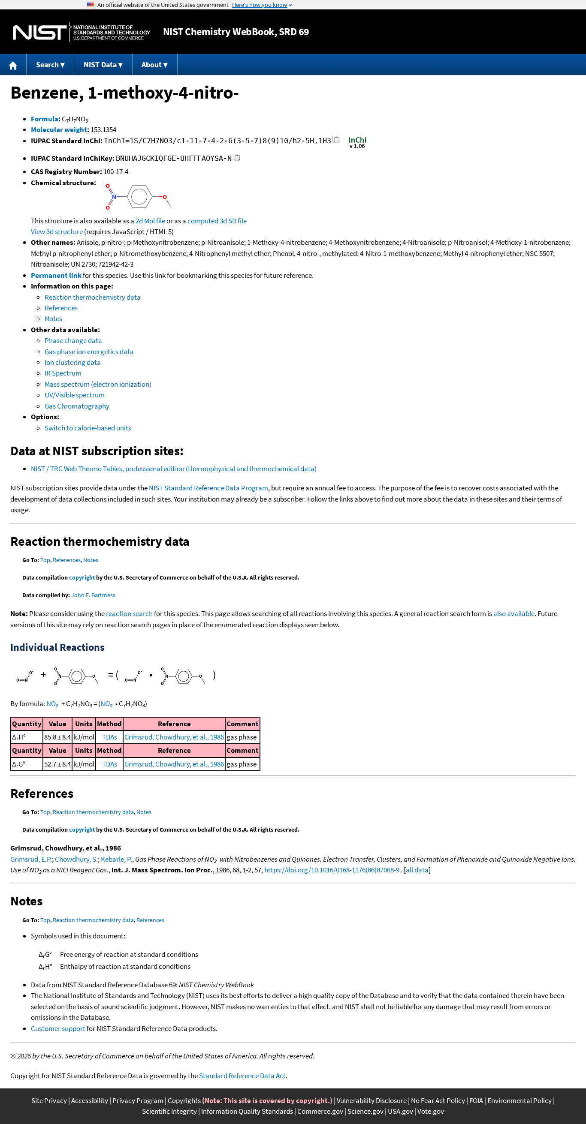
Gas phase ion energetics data (89, 351)
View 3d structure (57, 231)
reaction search (129, 613)
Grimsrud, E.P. (31, 859)
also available (514, 613)
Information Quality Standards (247, 1111)
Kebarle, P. (116, 859)
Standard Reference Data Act (242, 1075)
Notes (53, 318)
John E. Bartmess (93, 595)
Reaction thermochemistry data (93, 297)
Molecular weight (59, 129)
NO (53, 703)
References (61, 308)
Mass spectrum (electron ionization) (98, 384)
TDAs (109, 737)
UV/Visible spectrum (75, 395)
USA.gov (400, 1111)
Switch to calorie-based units (88, 428)
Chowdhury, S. (76, 859)
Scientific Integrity (169, 1111)
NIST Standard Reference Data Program (208, 488)
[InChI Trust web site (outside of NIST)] (357, 147)
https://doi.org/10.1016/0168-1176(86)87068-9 (331, 870)
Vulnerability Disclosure (372, 1100)
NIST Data (100, 64)
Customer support (58, 1028)
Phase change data (73, 340)
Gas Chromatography (77, 406)
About (152, 64)
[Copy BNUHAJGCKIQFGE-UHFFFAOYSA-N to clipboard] (236, 159)
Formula (44, 118)
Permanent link (56, 275)
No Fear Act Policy (438, 1100)
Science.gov (365, 1111)
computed (202, 220)
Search (47, 64)
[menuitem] (13, 64)
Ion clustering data (73, 362)
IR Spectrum (63, 373)
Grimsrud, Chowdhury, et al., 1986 (174, 737)
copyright (82, 577)
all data (417, 870)
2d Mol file (150, 220)
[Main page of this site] (13, 64)
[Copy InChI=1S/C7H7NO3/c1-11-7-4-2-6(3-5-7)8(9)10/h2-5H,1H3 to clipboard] (336, 142)
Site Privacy (49, 1100)
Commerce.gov (320, 1111)
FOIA (476, 1100)
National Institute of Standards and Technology (81, 32)
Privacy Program (137, 1100)
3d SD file (233, 220)
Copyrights (184, 1100)
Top (45, 560)
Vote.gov (430, 1111)
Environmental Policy (519, 1100)
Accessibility (89, 1100)
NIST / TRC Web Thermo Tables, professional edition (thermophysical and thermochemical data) (174, 468)
